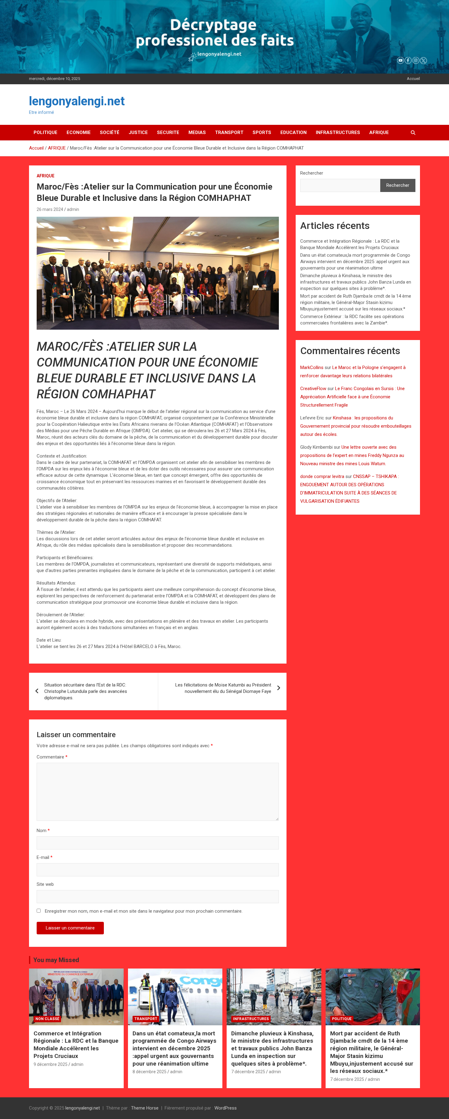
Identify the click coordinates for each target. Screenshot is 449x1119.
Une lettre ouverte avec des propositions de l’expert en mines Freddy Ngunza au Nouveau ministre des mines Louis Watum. (352, 455)
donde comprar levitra (322, 476)
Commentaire (52, 757)
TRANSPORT (229, 132)
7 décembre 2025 (248, 1071)
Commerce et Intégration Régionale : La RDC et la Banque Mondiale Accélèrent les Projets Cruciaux (76, 1044)
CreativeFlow (313, 388)
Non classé (47, 1019)
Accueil (413, 78)
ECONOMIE (79, 132)
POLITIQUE (45, 132)
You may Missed (56, 960)
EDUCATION (293, 132)
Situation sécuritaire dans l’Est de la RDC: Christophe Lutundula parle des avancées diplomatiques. (85, 691)
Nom (43, 830)
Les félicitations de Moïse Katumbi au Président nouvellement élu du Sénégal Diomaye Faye (223, 688)
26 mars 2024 (50, 209)
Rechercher (311, 173)
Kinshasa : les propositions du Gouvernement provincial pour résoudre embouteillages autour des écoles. (355, 426)
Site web (45, 884)
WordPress (225, 1108)
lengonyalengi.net (77, 101)
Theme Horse (145, 1108)
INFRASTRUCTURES (338, 132)
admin (73, 209)
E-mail (45, 857)
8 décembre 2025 (149, 1071)
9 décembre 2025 (51, 1064)
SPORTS (262, 132)
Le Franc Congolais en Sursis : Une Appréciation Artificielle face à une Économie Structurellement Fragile (352, 397)
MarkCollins (311, 367)
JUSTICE (138, 132)
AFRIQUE (379, 132)
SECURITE (168, 132)
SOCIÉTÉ (109, 132)
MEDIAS (197, 132)
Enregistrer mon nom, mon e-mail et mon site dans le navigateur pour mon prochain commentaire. (144, 911)
